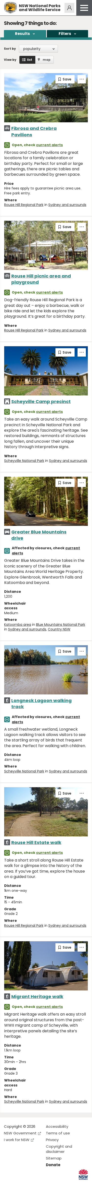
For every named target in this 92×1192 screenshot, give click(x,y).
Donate (53, 1164)
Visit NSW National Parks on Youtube (29, 1184)
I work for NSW (16, 1139)
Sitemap (54, 1158)
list (29, 60)
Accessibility (57, 1126)
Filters (65, 33)
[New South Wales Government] (83, 1174)
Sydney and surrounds (67, 204)
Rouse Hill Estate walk (36, 842)
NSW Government (20, 1133)
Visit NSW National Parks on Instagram (19, 1184)
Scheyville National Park (24, 460)
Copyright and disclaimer (59, 1149)
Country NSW (59, 629)
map (47, 60)
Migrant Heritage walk (37, 996)
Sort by (10, 49)
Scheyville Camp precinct (41, 401)
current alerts (49, 144)
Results (22, 33)
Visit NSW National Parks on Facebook (8, 1184)
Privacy (52, 1139)
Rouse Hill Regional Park (23, 204)
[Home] (10, 8)
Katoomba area (17, 624)
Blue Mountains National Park (60, 624)
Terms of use (58, 1133)
